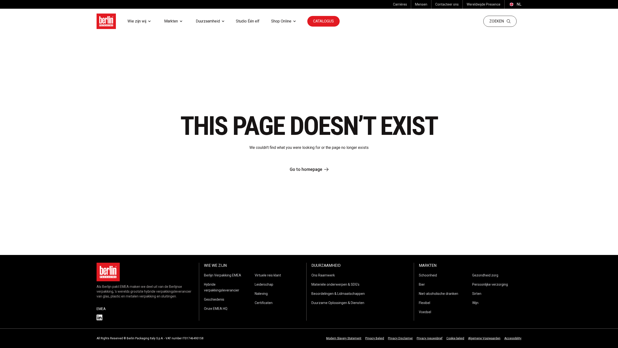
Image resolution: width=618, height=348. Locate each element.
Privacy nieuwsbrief (429, 338)
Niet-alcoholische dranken (438, 294)
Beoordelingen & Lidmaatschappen (338, 294)
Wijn (475, 303)
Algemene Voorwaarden (484, 338)
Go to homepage (306, 169)
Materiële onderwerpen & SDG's (335, 284)
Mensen (421, 4)
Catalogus (323, 21)
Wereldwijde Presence (483, 4)
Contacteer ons (447, 4)
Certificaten (264, 303)
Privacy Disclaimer (400, 338)
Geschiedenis (214, 299)
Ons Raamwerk (323, 275)
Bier (422, 284)
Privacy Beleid (374, 338)
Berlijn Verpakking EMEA (222, 275)
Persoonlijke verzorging (490, 284)
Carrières (400, 4)
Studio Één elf (248, 21)
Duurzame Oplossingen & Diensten (337, 303)
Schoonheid (428, 275)
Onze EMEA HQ (215, 309)
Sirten (476, 294)
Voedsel (425, 312)
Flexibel (424, 303)
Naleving (261, 294)
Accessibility (512, 338)
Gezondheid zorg (485, 275)
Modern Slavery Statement (343, 338)
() (514, 4)
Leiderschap (264, 284)
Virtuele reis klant (268, 275)
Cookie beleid (455, 338)
